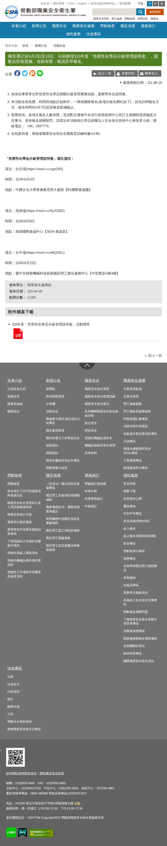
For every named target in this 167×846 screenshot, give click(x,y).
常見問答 (129, 483)
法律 (10, 676)
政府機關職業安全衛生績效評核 (101, 413)
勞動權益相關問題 (135, 611)
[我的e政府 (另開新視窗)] (22, 833)
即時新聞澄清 (55, 396)
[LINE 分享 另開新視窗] (40, 75)
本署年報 (91, 491)
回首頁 (45, 3)
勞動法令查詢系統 (19, 721)
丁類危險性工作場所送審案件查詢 (24, 543)
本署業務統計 (94, 498)
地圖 (77, 803)
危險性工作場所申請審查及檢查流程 (24, 574)
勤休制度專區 (132, 653)
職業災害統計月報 (19, 514)
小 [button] (149, 3)
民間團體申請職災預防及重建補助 (63, 521)
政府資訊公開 (132, 498)
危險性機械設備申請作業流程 (24, 562)
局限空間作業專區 (135, 426)
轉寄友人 (151, 73)
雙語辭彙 (125, 3)
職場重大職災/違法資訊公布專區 (63, 421)
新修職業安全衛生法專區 (24, 729)
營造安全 (91, 430)
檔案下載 (129, 491)
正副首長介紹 (16, 389)
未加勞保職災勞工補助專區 (140, 568)
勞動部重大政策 (56, 468)
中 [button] (155, 4)
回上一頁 (104, 73)
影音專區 (129, 543)
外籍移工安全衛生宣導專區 (140, 602)
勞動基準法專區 (134, 551)
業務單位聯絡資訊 (135, 592)
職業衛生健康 (83, 26)
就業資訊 (52, 445)
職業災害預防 (101, 18)
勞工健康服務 (132, 403)
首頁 (25, 45)
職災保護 (128, 26)
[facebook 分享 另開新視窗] (17, 75)
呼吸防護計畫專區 (135, 419)
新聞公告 (39, 26)
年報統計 (91, 506)
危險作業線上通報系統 (22, 553)
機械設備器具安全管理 (100, 445)
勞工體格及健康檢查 (137, 411)
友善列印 (128, 73)
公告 (10, 714)
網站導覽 (58, 3)
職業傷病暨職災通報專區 (140, 638)
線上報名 (129, 528)
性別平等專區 (132, 513)
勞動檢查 (129, 18)
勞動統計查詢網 (95, 483)
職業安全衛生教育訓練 (100, 396)
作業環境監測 (132, 389)
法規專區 (93, 34)
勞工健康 (117, 18)
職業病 (154, 18)
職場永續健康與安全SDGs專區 (137, 451)
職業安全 (59, 26)
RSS (71, 3)
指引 (10, 699)
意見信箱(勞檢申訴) (103, 3)
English (82, 3)
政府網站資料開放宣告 (21, 773)
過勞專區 (129, 558)
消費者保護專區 (134, 631)
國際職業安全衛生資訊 (138, 661)
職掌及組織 (15, 403)
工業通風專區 (132, 460)
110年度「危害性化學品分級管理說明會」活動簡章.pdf (18, 333)
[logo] (45, 11)
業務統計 (148, 26)
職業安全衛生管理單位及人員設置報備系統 (24, 505)
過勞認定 (142, 18)
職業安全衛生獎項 (97, 403)
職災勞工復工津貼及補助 (63, 530)
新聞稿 (50, 389)
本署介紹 (18, 26)
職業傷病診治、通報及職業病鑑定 (63, 509)
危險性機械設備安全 (98, 438)
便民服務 (73, 34)
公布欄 (50, 403)
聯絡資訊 (13, 411)
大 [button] (162, 4)
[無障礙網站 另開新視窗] (41, 834)
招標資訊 (52, 453)
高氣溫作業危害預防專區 (140, 433)
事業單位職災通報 (19, 522)
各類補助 (129, 577)
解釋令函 (13, 706)
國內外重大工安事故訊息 (63, 438)
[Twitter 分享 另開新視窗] (25, 75)
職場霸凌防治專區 (135, 468)
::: (1, 3)
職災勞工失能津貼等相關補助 (63, 497)
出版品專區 (131, 585)
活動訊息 (59, 45)
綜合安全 (91, 423)
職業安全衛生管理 (97, 389)
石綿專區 (129, 441)
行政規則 (13, 691)
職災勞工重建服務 (58, 538)
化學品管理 (131, 396)
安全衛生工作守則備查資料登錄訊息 (24, 493)
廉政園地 (129, 506)
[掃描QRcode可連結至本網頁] (15, 765)
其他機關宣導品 (134, 646)
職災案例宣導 (55, 430)
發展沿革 (13, 396)
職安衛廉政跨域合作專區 (63, 460)
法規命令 (13, 684)
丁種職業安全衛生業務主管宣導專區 (140, 621)
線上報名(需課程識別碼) (139, 536)
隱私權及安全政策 (52, 773)
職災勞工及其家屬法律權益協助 (63, 547)
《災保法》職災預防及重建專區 (63, 486)
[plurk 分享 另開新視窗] (32, 75)
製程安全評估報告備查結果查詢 (24, 531)
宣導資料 (91, 453)
